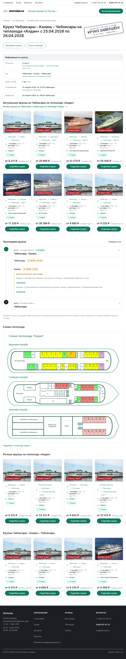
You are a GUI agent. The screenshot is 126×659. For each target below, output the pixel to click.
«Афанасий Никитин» (107, 151)
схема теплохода (52, 66)
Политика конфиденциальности (47, 642)
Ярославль (54, 137)
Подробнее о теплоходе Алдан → (17, 446)
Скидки (11, 155)
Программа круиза (14, 45)
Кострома (72, 485)
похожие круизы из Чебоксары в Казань (36, 76)
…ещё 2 (23, 203)
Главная (6, 20)
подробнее (20, 283)
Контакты (28, 3)
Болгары (23, 199)
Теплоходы (69, 624)
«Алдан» (26, 63)
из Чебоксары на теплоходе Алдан (41, 20)
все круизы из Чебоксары (31, 90)
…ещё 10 (85, 140)
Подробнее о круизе (17, 166)
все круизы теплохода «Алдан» (33, 66)
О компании (8, 3)
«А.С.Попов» (42, 213)
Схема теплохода (35, 45)
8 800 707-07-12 (116, 3)
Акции (18, 3)
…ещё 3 (41, 495)
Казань (22, 137)
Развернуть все (115, 242)
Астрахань (115, 137)
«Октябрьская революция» (79, 151)
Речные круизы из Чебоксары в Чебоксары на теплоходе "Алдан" (34, 106)
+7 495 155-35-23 (98, 3)
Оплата (68, 630)
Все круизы (70, 619)
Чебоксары (12, 137)
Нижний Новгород (45, 485)
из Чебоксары (18, 20)
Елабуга (53, 199)
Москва (84, 137)
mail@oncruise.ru (81, 3)
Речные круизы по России (41, 11)
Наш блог (39, 3)
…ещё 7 (53, 140)
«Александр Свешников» (17, 213)
